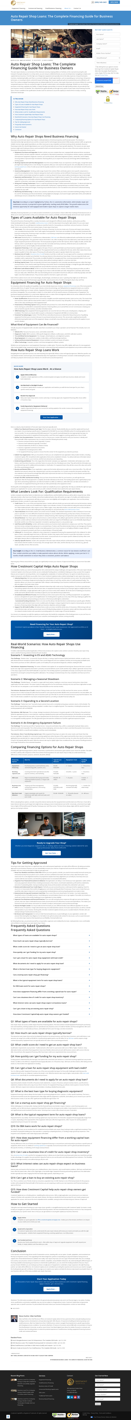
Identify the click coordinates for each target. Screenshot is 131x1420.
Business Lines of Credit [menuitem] (46, 1386)
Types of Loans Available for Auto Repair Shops (29, 104)
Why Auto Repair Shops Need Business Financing (29, 102)
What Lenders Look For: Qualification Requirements (30, 112)
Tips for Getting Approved (22, 122)
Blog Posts (37, 60)
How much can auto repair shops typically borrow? (51, 941)
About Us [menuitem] (67, 8)
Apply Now (114, 2)
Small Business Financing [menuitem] (53, 8)
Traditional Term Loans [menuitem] (45, 1396)
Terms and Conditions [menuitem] (105, 1413)
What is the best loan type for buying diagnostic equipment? (51, 969)
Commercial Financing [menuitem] (35, 8)
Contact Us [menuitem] (77, 8)
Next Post (71, 1358)
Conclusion (18, 129)
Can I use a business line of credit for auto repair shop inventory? (51, 997)
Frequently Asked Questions (23, 124)
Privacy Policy (104, 75)
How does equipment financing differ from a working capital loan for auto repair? (51, 991)
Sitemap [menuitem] (85, 1415)
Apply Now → (51, 634)
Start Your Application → (51, 417)
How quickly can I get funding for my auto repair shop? (51, 952)
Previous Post (32, 1354)
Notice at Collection (111, 1417)
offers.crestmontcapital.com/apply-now (48, 1220)
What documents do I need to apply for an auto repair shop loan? (51, 963)
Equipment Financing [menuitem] (18, 8)
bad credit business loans (72, 509)
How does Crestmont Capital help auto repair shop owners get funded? (51, 1014)
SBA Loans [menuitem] (42, 1392)
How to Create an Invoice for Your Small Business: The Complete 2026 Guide (34, 1348)
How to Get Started (20, 127)
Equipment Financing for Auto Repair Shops (27, 107)
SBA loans (54, 237)
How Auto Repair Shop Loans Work (25, 109)
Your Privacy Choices (99, 1417)
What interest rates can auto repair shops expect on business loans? (51, 1003)
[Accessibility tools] (8, 1416)
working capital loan (20, 167)
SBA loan (71, 1038)
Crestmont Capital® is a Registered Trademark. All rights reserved (29, 1413)
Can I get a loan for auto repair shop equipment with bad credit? (51, 958)
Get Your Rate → (51, 853)
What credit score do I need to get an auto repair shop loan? (51, 946)
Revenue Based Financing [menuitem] (46, 1399)
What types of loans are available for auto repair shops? (51, 935)
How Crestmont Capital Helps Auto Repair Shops (29, 114)
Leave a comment (48, 60)
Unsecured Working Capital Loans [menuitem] (49, 1389)
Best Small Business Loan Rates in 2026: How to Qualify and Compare (32, 1345)
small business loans (42, 223)
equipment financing (69, 286)
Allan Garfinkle (26, 60)
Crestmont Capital (73, 24)
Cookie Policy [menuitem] (86, 1413)
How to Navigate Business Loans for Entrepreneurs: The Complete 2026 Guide (35, 1340)
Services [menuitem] (42, 1376)
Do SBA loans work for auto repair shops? (51, 986)
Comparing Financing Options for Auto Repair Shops (30, 119)
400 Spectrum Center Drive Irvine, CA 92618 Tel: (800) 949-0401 (75, 1390)
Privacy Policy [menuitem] (94, 1413)
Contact (70, 1376)
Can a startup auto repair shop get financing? (51, 974)
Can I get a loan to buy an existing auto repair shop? (51, 1008)
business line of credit (37, 254)
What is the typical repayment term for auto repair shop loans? (51, 980)
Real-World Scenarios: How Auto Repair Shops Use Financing (32, 117)
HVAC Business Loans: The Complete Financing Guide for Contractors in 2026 (34, 1343)
